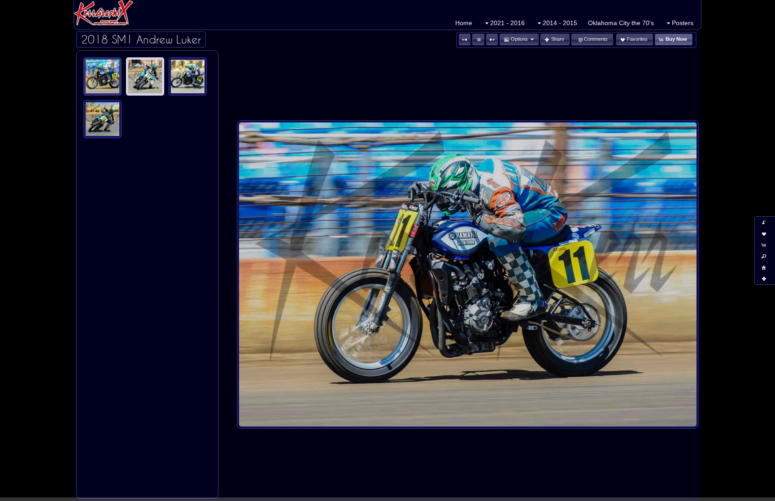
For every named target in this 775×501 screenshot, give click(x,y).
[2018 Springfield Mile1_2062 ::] (102, 119)
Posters (682, 22)
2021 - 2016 (507, 22)
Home (463, 22)
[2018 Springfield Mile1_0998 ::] (145, 76)
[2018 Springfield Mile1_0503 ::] (102, 76)
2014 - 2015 (560, 22)
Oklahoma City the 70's (621, 22)
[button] (464, 39)
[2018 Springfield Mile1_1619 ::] (188, 76)
